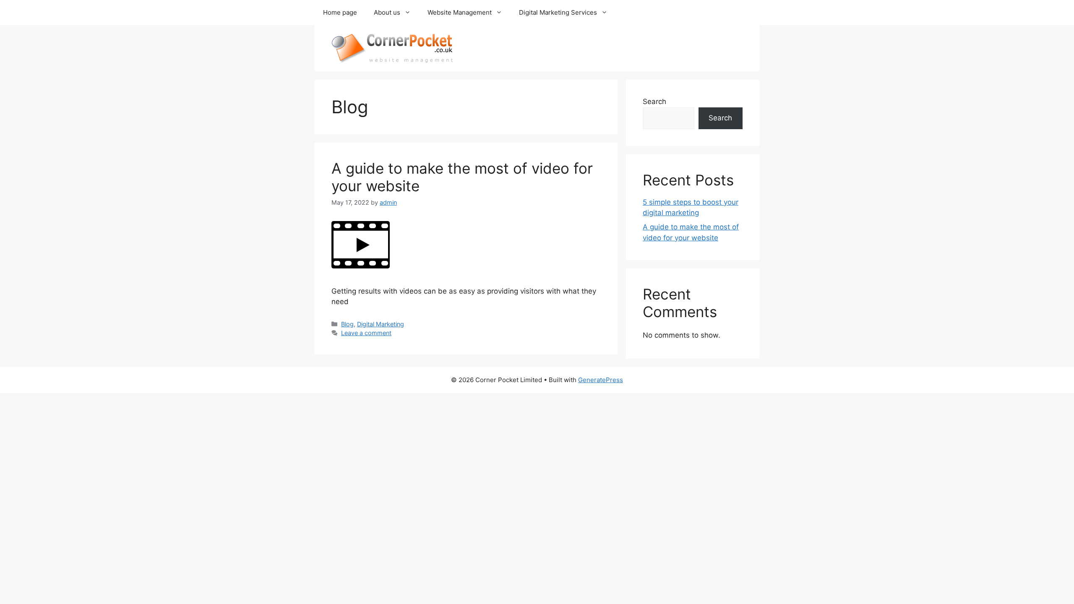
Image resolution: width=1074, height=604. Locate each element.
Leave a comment (366, 332)
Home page (340, 12)
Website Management (460, 12)
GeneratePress (600, 380)
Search (654, 101)
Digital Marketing (380, 324)
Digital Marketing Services (558, 12)
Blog (347, 324)
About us (387, 12)
